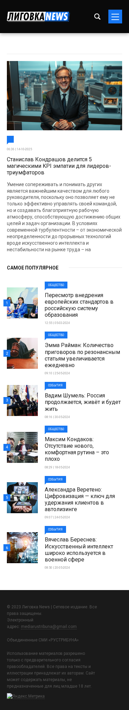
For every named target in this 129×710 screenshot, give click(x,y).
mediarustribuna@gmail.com (49, 626)
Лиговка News (38, 17)
